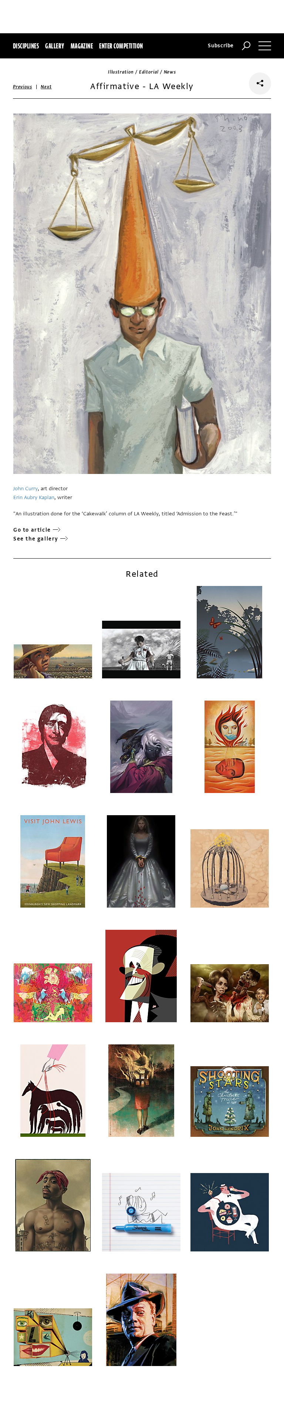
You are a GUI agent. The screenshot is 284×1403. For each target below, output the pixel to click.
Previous (22, 87)
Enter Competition (121, 46)
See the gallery (35, 538)
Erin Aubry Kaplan (33, 497)
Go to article (32, 529)
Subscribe (221, 45)
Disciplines (26, 46)
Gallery (54, 46)
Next (46, 87)
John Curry (25, 488)
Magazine (82, 46)
